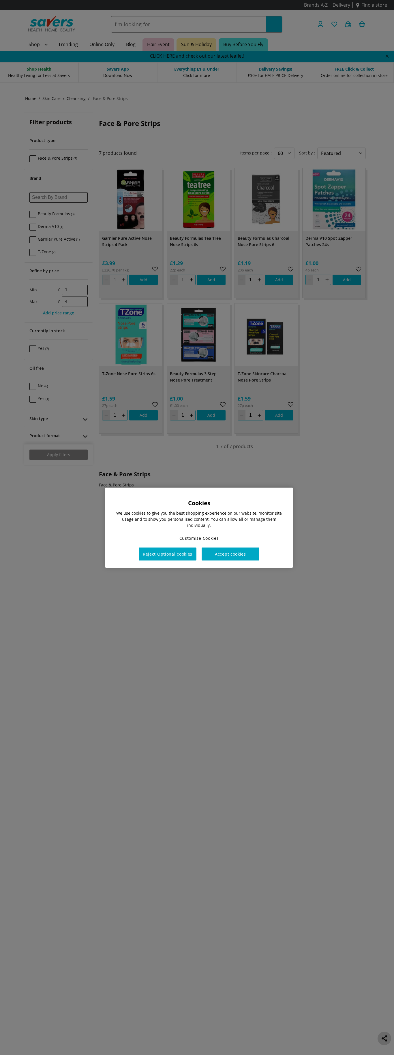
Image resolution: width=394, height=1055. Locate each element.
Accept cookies (230, 553)
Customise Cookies (199, 538)
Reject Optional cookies (167, 553)
